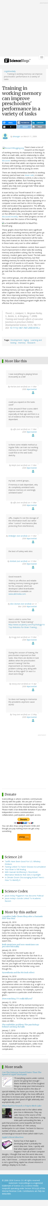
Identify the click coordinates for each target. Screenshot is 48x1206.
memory (21, 342)
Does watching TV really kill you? (17, 998)
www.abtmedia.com (17, 594)
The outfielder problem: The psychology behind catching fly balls (20, 1025)
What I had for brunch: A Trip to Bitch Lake (21, 1106)
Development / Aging (19, 340)
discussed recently (10, 216)
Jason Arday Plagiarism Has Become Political (24, 895)
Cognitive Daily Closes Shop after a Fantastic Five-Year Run (22, 917)
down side (29, 175)
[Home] (17, 61)
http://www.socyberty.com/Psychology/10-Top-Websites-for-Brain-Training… (27, 626)
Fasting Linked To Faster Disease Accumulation (25, 866)
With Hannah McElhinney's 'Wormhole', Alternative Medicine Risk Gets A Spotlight (23, 873)
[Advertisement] (24, 29)
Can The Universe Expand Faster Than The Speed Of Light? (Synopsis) (21, 1073)
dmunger (16, 136)
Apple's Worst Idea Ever (13, 1137)
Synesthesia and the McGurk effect (18, 972)
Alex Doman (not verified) (20, 604)
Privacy (5, 1183)
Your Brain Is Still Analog (15, 869)
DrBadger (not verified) (17, 536)
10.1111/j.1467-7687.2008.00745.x (25, 328)
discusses (6, 160)
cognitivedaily (10, 71)
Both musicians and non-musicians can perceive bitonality (20, 945)
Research (31, 342)
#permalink (32, 389)
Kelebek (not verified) (18, 561)
